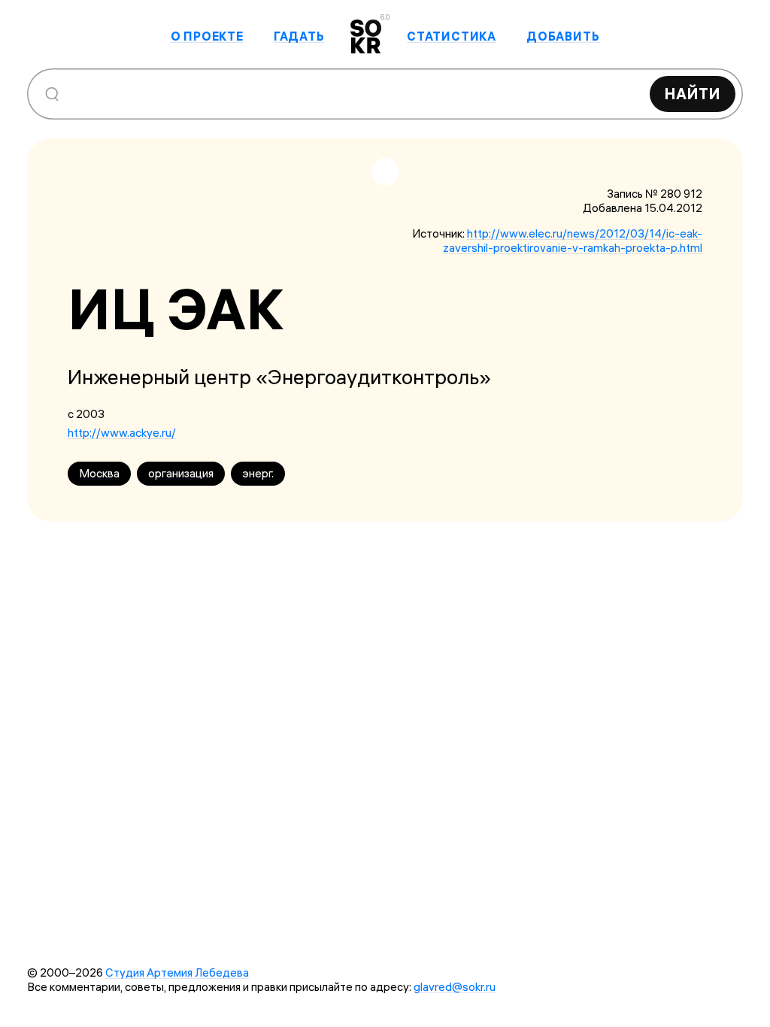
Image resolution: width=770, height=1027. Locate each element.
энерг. (258, 473)
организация (181, 473)
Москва (99, 473)
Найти (692, 93)
